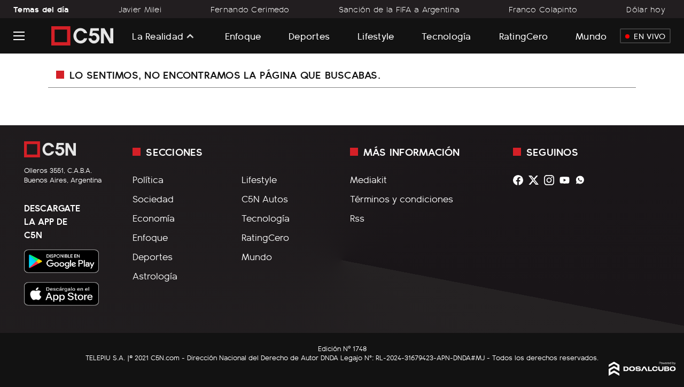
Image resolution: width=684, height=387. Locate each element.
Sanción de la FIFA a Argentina (399, 9)
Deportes (309, 35)
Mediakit (368, 179)
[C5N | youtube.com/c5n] (567, 180)
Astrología (155, 275)
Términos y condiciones (401, 198)
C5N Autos (265, 198)
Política (148, 179)
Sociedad (153, 198)
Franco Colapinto (543, 9)
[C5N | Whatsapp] (582, 180)
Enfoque (243, 35)
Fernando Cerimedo (250, 9)
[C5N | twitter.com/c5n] (536, 180)
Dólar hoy (645, 9)
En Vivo (649, 36)
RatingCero (523, 35)
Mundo (591, 35)
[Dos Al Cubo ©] (642, 372)
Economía (154, 217)
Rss (357, 217)
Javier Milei (140, 9)
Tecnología (446, 35)
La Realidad (157, 36)
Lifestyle (375, 35)
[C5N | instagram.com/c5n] (551, 180)
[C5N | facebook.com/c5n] (520, 180)
